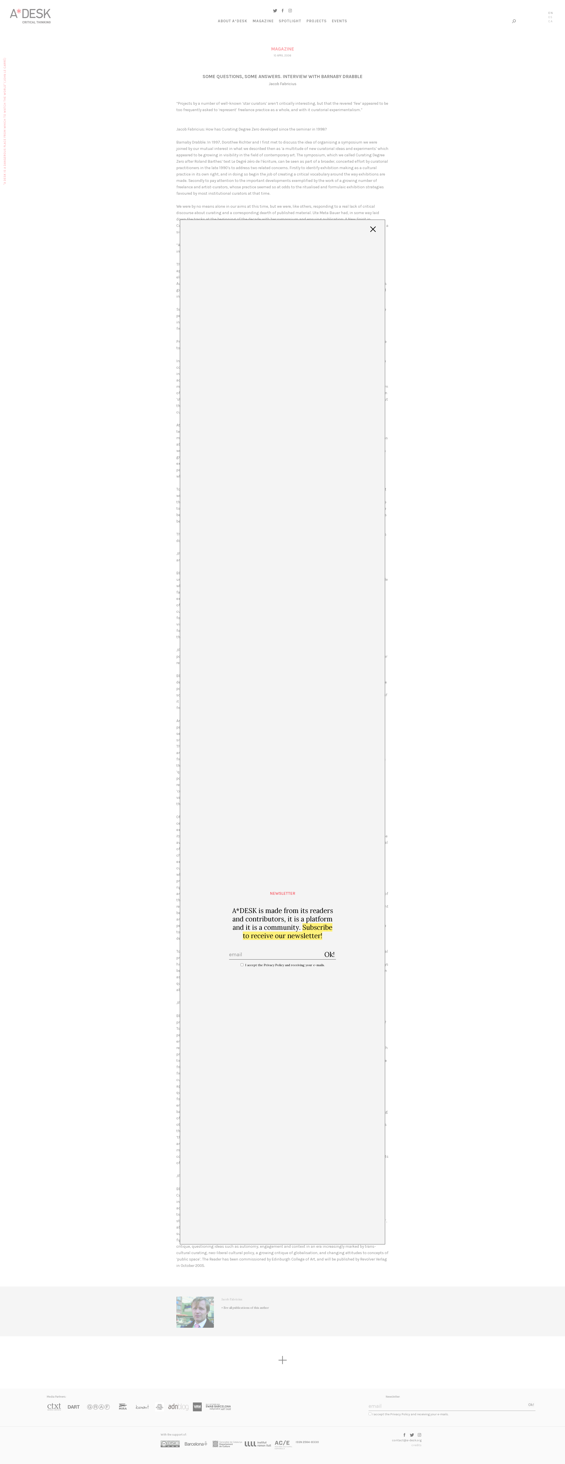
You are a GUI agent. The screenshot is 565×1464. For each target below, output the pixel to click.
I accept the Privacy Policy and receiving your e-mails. (285, 965)
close (373, 229)
